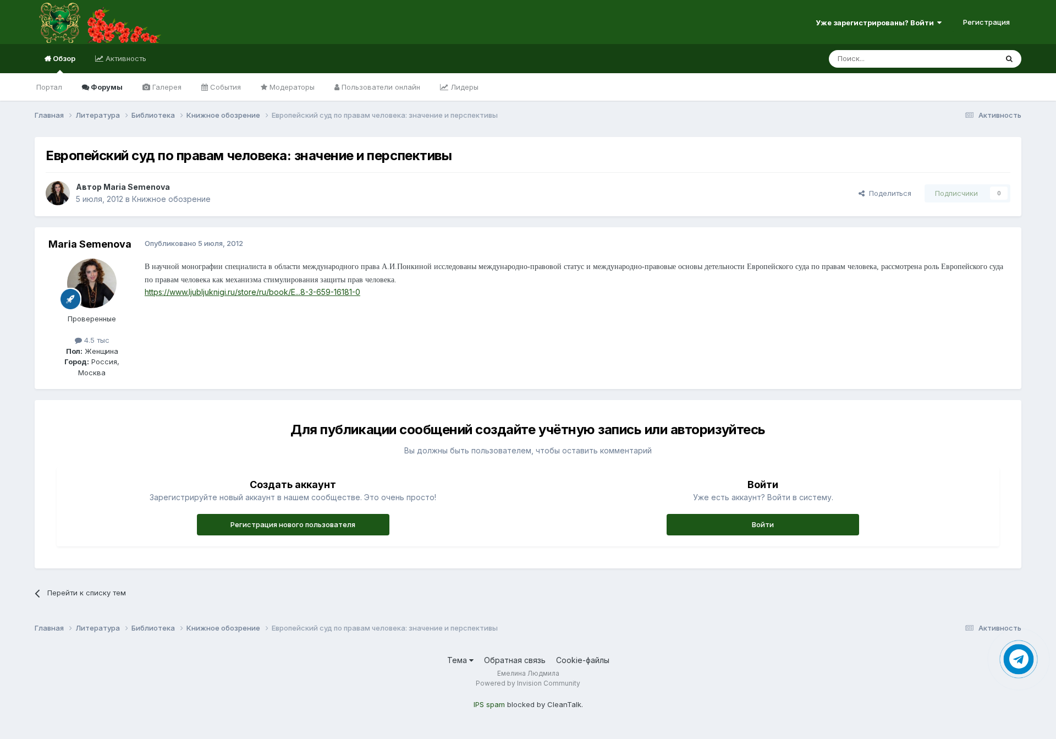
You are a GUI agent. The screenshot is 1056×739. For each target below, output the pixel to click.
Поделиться (888, 193)
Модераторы (291, 87)
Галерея (166, 87)
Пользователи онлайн (379, 87)
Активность (124, 58)
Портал (49, 87)
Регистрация (986, 22)
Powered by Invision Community (528, 683)
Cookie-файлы (582, 660)
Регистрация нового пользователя (292, 524)
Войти (763, 524)
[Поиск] (1009, 59)
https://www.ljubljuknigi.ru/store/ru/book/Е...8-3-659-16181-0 (252, 292)
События (224, 87)
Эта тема (967, 58)
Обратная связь (515, 660)
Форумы (106, 87)
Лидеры (463, 87)
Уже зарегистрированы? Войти (876, 22)
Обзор (63, 58)
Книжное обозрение (171, 199)
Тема (458, 660)
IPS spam (489, 704)
